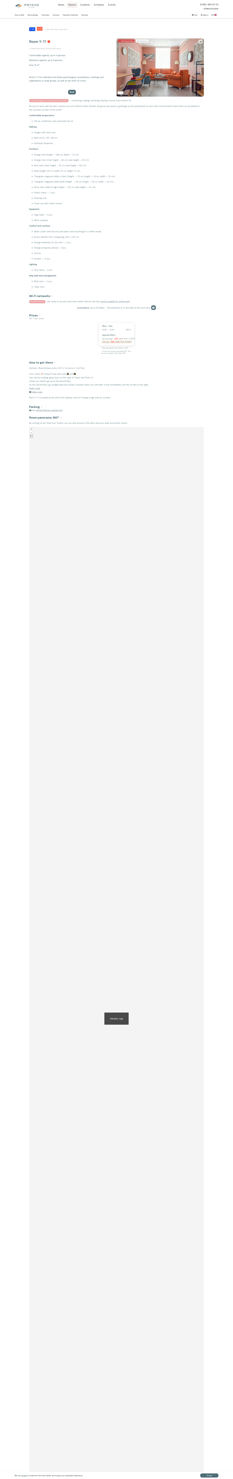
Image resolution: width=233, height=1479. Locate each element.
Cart (195, 15)
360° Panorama (142, 41)
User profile (19, 15)
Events (112, 4)
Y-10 (32, 29)
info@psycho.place (211, 8)
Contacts (85, 4)
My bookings (33, 15)
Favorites (45, 15)
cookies (24, 1475)
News (61, 4)
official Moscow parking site (49, 410)
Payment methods (70, 15)
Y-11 (39, 28)
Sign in (205, 15)
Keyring (84, 15)
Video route (36, 392)
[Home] (18, 6)
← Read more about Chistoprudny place (45, 48)
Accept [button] (209, 1475)
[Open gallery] (201, 42)
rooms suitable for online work (115, 301)
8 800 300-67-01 (209, 4)
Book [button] (72, 92)
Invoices (56, 15)
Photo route (34, 388)
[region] (160, 67)
